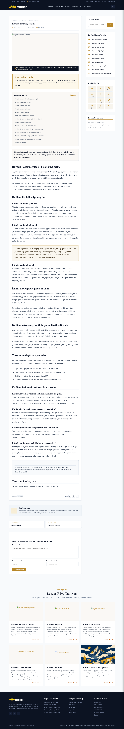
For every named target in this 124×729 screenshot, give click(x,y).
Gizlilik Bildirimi (98, 710)
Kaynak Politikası (99, 707)
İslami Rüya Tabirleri (50, 704)
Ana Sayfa (50, 6)
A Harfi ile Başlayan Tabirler (52, 707)
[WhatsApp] (73, 496)
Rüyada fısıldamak (91, 624)
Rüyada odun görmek (98, 69)
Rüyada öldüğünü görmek (99, 51)
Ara (110, 24)
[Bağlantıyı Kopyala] (69, 496)
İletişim (96, 715)
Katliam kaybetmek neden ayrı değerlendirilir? (28, 132)
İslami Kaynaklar (76, 6)
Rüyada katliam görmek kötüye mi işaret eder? (29, 139)
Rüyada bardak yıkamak (22, 624)
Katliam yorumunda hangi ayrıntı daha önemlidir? (29, 135)
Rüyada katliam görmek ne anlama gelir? (27, 99)
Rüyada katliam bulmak (22, 112)
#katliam (20, 496)
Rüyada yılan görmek (98, 47)
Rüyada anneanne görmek (99, 39)
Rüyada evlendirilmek (21, 667)
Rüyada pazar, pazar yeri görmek (101, 73)
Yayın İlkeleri (98, 704)
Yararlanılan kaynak (21, 142)
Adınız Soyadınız (17, 560)
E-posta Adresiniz (51, 560)
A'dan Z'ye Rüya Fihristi (51, 702)
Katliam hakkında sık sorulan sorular (25, 125)
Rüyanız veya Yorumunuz (19, 544)
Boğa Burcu (72, 707)
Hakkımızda (97, 702)
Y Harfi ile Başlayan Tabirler (52, 712)
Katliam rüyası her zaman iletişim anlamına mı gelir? (30, 129)
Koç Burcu (72, 704)
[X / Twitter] (77, 496)
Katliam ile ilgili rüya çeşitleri (23, 102)
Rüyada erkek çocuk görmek (100, 66)
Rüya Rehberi (87, 6)
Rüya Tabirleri (59, 6)
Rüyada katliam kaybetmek (23, 105)
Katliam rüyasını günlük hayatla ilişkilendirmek (28, 119)
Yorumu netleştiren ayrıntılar (23, 122)
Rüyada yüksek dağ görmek (96, 667)
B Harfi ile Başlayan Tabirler (52, 710)
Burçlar (67, 6)
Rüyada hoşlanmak (56, 624)
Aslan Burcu (72, 710)
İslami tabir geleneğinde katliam (24, 115)
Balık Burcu (72, 712)
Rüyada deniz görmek (98, 58)
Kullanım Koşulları (99, 712)
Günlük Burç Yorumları (75, 702)
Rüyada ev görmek (97, 62)
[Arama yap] (113, 6)
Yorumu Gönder (19, 569)
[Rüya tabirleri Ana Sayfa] (18, 7)
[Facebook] (14, 713)
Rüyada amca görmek (98, 43)
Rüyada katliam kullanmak (23, 109)
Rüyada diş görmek (97, 54)
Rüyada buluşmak (55, 667)
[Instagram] (10, 713)
